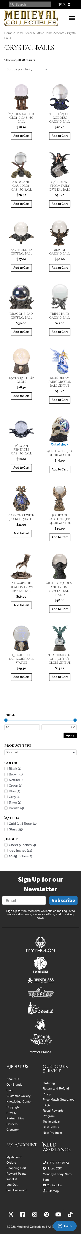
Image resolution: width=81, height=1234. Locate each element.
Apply (70, 735)
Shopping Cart (16, 1168)
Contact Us (54, 1185)
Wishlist (11, 1179)
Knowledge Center (19, 1101)
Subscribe (63, 900)
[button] (72, 18)
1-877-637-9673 (58, 1162)
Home (8, 33)
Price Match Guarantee (59, 1099)
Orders (11, 1162)
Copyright (13, 1107)
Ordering (49, 1083)
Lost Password (16, 1190)
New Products (52, 1132)
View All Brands (40, 1052)
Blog (9, 1090)
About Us (12, 1079)
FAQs (46, 1105)
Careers (11, 1124)
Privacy (11, 1112)
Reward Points (16, 1173)
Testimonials (51, 1121)
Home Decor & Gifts (28, 33)
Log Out (11, 1184)
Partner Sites (15, 1118)
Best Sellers (51, 1127)
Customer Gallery (18, 1096)
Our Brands (14, 1084)
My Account (14, 1157)
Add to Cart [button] (21, 136)
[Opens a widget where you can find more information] (65, 1226)
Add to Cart (60, 469)
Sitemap (53, 1191)
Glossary (12, 1129)
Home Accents (54, 33)
